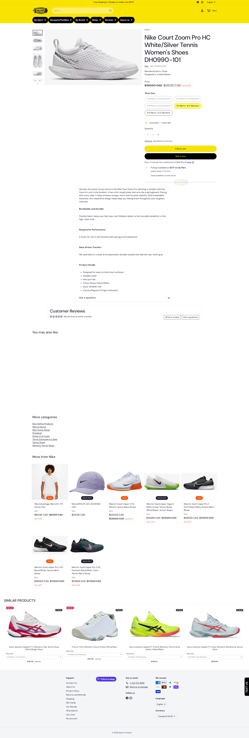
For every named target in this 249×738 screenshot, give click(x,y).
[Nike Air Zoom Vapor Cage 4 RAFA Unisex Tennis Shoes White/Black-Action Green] (162, 495)
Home (147, 30)
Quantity (149, 128)
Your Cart (70, 714)
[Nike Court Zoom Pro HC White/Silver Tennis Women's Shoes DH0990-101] (47, 368)
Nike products (39, 427)
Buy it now (181, 156)
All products (72, 710)
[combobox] (82, 11)
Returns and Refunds (76, 695)
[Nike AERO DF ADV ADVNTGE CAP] (87, 491)
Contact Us (71, 683)
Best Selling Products (42, 423)
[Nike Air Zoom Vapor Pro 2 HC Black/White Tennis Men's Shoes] (50, 558)
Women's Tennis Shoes (43, 445)
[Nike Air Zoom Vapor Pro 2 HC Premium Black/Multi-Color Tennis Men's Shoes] (87, 558)
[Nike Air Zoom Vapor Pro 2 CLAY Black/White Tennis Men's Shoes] (199, 495)
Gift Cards (71, 702)
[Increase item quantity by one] (158, 135)
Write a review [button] (172, 317)
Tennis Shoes (38, 442)
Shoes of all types (41, 436)
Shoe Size (9, 654)
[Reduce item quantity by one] (148, 135)
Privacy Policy (72, 691)
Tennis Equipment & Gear (44, 439)
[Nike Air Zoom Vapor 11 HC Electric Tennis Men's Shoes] (124, 493)
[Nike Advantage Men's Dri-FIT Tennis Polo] (50, 493)
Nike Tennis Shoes (41, 430)
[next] (242, 637)
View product (34, 628)
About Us (70, 687)
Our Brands (71, 706)
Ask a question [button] (190, 317)
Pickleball (37, 433)
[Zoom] (93, 57)
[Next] (37, 83)
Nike (52, 457)
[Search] (110, 11)
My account (71, 718)
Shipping (148, 141)
